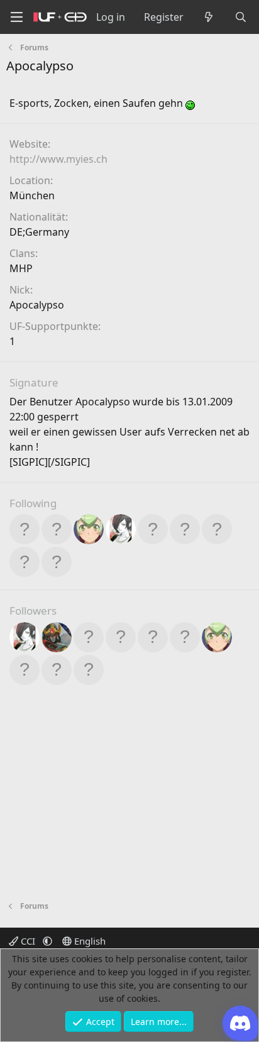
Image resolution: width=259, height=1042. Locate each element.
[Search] (240, 17)
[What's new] (209, 17)
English (89, 941)
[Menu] (16, 17)
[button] (47, 940)
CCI (28, 941)
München (32, 195)
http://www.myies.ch (58, 159)
